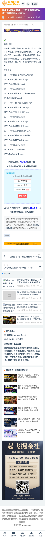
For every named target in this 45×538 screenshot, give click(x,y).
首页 (14, 25)
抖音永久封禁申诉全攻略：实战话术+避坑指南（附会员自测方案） (29, 410)
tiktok (7, 236)
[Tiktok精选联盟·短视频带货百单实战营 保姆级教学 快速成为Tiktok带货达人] (9, 295)
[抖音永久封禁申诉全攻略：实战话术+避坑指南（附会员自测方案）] (10, 411)
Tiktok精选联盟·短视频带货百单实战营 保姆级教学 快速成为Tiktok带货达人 (29, 295)
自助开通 (17, 344)
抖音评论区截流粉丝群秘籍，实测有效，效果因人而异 (28, 388)
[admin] (3, 17)
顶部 (40, 536)
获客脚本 (23, 536)
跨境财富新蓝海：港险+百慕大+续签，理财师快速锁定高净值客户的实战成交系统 (29, 421)
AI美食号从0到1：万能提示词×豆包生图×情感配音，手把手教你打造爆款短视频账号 (28, 319)
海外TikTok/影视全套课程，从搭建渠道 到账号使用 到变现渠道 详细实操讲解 (29, 282)
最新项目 (13, 536)
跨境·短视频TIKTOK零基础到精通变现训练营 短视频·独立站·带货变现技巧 (29, 307)
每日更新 (20, 322)
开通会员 (22, 196)
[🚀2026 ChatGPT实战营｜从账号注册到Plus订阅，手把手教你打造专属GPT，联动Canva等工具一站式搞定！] (10, 433)
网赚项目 (20, 286)
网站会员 (23, 162)
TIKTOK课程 (11, 17)
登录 (35, 4)
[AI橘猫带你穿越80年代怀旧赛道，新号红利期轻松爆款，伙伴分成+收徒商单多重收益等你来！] (10, 400)
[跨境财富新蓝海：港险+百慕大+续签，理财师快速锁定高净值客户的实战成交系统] (10, 422)
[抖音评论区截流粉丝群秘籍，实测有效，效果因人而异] (10, 389)
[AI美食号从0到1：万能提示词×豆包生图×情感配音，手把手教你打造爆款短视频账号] (9, 320)
